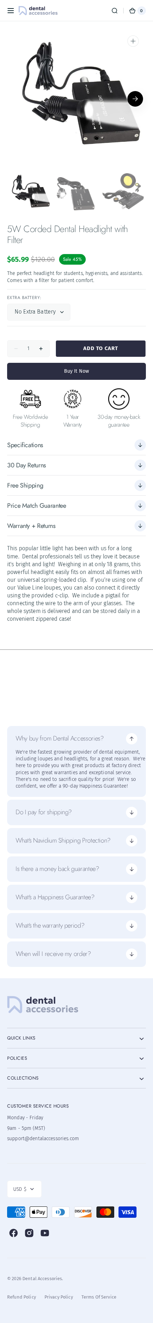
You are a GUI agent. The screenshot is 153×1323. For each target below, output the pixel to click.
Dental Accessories (42, 1278)
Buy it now (76, 371)
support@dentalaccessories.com (42, 1139)
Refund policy (21, 1297)
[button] (11, 10)
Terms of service (98, 1297)
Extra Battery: (24, 298)
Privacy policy (58, 1297)
